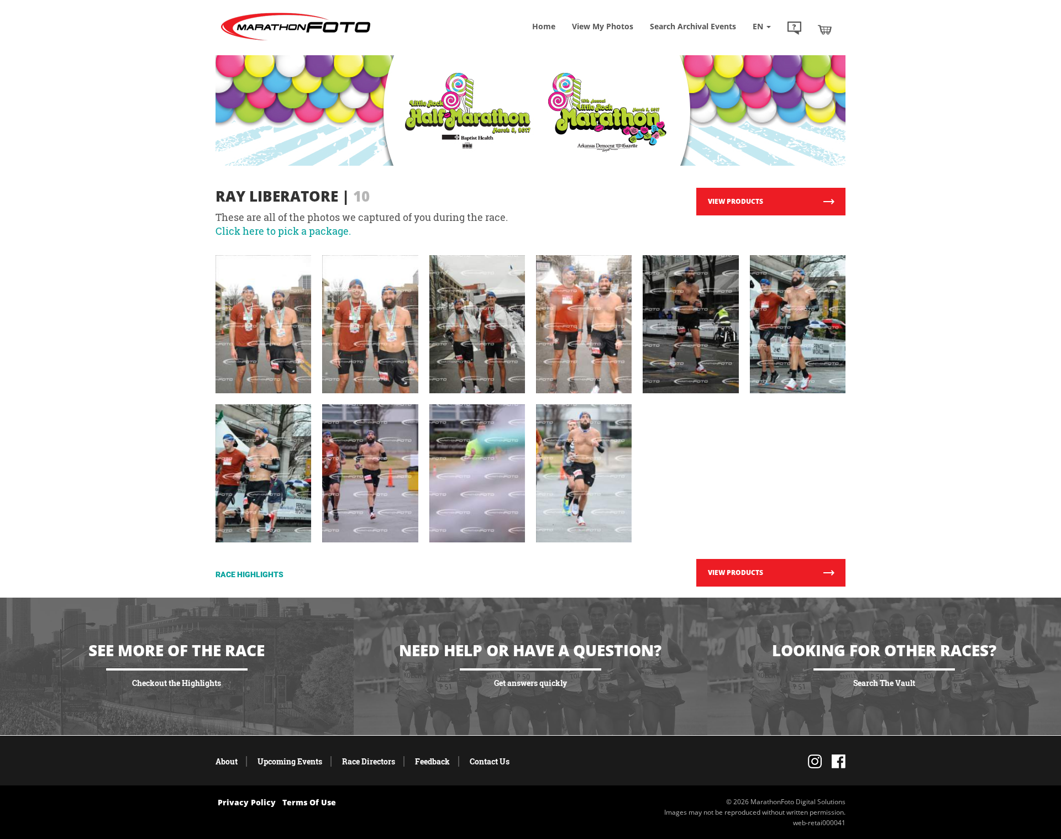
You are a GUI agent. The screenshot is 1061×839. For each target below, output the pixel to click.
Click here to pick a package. (283, 231)
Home (543, 26)
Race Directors (368, 761)
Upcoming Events (290, 761)
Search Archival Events (693, 26)
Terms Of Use (309, 802)
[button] (794, 29)
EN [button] (759, 26)
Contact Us (490, 761)
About (227, 761)
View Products (735, 201)
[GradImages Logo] (295, 40)
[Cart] (825, 29)
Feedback (432, 761)
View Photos (602, 26)
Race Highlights (249, 574)
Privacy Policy (247, 802)
